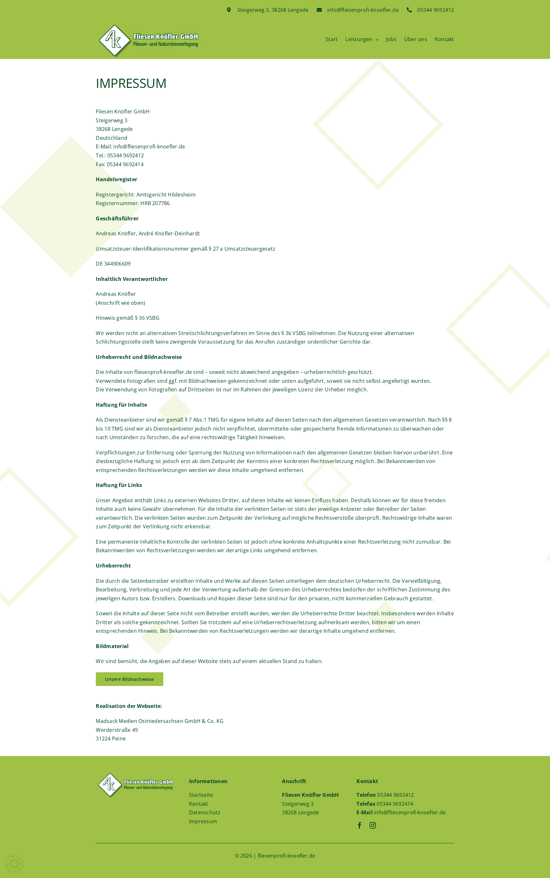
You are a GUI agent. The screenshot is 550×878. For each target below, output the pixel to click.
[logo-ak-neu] (148, 25)
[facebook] (359, 825)
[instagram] (373, 825)
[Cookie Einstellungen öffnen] (14, 869)
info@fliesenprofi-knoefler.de (410, 812)
